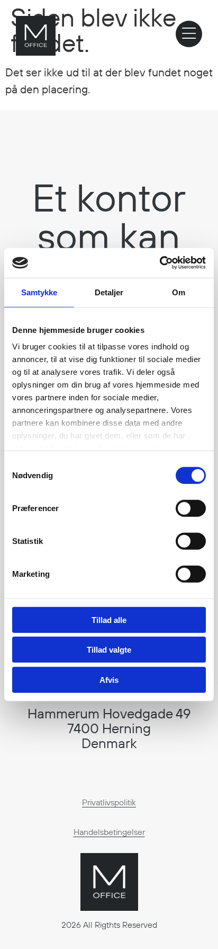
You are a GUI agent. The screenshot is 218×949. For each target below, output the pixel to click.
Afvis (109, 679)
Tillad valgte (109, 649)
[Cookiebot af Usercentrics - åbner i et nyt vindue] (159, 263)
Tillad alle (109, 619)
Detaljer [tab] (109, 291)
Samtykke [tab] (39, 291)
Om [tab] (178, 291)
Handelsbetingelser (109, 832)
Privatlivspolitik (109, 802)
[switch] (191, 507)
